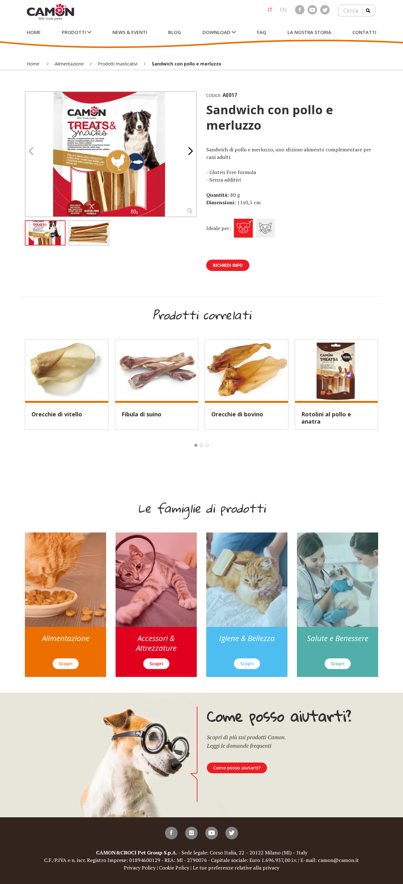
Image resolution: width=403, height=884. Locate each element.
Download (217, 32)
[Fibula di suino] (156, 370)
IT (270, 9)
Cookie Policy (174, 867)
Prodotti (74, 32)
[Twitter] (325, 9)
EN (283, 9)
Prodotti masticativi (118, 64)
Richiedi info (228, 265)
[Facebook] (299, 9)
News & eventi (129, 32)
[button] (188, 151)
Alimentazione (69, 64)
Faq (261, 32)
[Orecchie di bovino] (246, 370)
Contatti (364, 32)
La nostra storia (309, 32)
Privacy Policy (140, 867)
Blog (174, 32)
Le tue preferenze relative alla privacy (236, 867)
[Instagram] (191, 833)
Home (34, 32)
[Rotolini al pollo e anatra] (336, 370)
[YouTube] (312, 9)
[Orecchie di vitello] (66, 370)
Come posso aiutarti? (237, 768)
